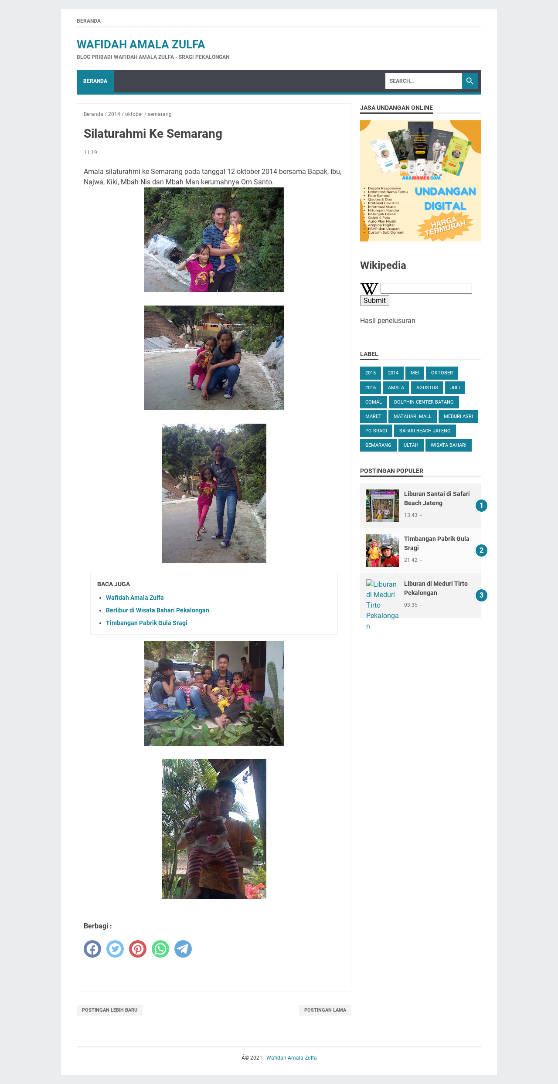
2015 (370, 373)
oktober (442, 373)
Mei (415, 373)
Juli (455, 388)
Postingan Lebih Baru (109, 1010)
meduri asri (458, 416)
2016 (370, 388)
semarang (378, 445)
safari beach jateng (425, 431)
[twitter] (115, 949)
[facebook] (92, 949)
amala (396, 388)
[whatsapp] (160, 949)
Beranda (89, 21)
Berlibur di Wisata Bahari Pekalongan (157, 610)
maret (373, 416)
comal (373, 402)
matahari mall (413, 416)
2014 (393, 373)
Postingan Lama (325, 1010)
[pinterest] (137, 949)
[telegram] (183, 949)
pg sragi (376, 431)
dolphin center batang (424, 402)
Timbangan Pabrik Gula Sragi (146, 622)
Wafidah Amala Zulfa (141, 44)
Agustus (427, 388)
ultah (411, 445)
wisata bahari (448, 445)
